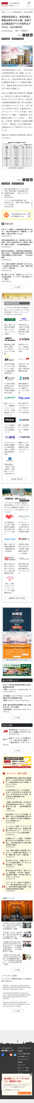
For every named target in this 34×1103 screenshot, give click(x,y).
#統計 (17, 31)
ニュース (9, 12)
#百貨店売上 (24, 31)
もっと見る (17, 287)
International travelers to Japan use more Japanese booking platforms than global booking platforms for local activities (17, 996)
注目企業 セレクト (12, 303)
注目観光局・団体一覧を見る (17, 598)
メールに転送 (5, 39)
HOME (3, 12)
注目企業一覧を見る (17, 479)
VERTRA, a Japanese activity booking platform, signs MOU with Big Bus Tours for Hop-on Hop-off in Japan (17, 987)
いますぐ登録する (25, 1093)
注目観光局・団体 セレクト (15, 498)
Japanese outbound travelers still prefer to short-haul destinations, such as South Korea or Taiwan (16, 1004)
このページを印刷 (18, 39)
